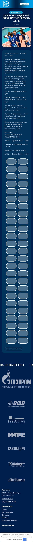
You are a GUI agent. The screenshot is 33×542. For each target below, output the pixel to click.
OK (25, 539)
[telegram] (11, 529)
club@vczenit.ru (7, 498)
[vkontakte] (2, 529)
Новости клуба (16, 12)
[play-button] (8, 529)
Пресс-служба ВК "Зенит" (14, 349)
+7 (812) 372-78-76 (9, 502)
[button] (31, 4)
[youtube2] (5, 529)
